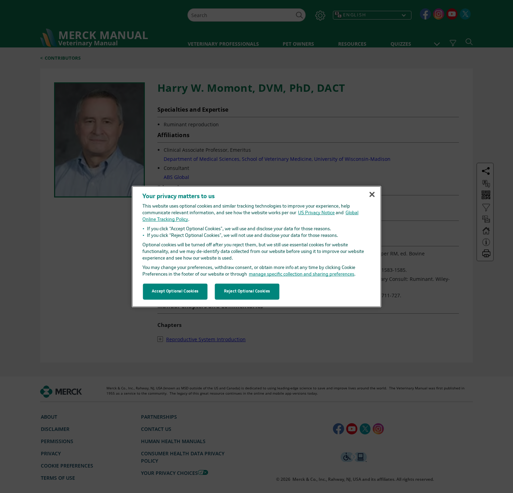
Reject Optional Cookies (247, 291)
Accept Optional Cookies (175, 291)
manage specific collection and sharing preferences (301, 274)
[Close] (372, 194)
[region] (256, 246)
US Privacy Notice (316, 213)
